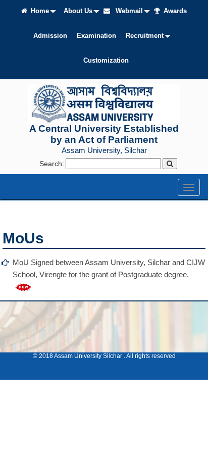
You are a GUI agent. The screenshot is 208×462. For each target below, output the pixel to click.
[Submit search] (170, 163)
